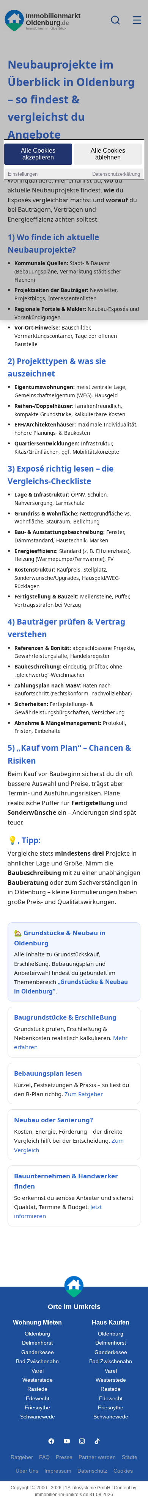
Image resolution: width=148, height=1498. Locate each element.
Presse (64, 1457)
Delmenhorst (37, 1343)
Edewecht (37, 1398)
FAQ (44, 1457)
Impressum (57, 1471)
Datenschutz (92, 1471)
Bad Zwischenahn (37, 1361)
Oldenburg (37, 1334)
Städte (129, 1457)
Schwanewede (37, 1417)
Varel (37, 1371)
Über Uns (27, 1471)
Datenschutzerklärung (116, 174)
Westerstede (37, 1380)
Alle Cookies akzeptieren (38, 154)
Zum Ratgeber (84, 1094)
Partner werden (97, 1457)
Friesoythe (37, 1408)
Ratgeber (22, 1457)
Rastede (37, 1389)
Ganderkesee (37, 1352)
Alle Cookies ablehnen (108, 154)
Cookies (123, 1471)
